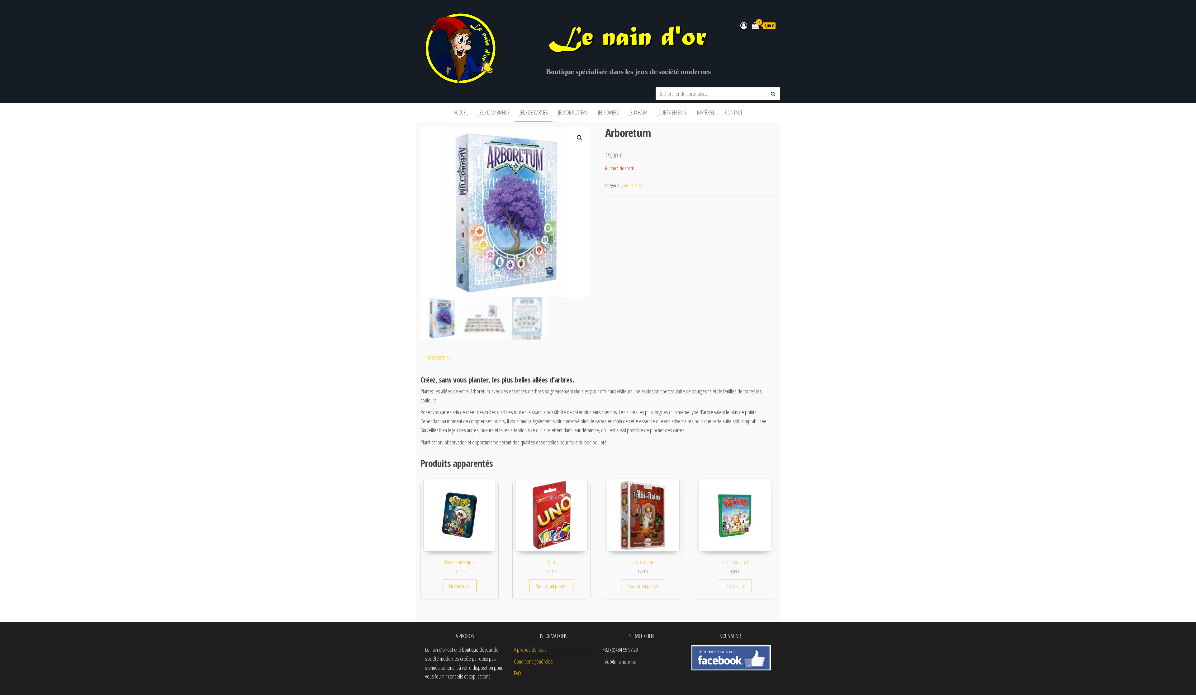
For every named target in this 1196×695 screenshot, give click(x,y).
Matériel (706, 112)
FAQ (517, 673)
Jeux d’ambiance (494, 112)
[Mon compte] (743, 25)
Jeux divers (608, 112)
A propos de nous (530, 649)
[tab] (443, 359)
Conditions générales (533, 661)
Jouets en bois (672, 112)
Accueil (461, 112)
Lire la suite (459, 585)
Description (439, 358)
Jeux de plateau (573, 112)
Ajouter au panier (551, 585)
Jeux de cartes (534, 112)
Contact (734, 112)
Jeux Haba (638, 112)
